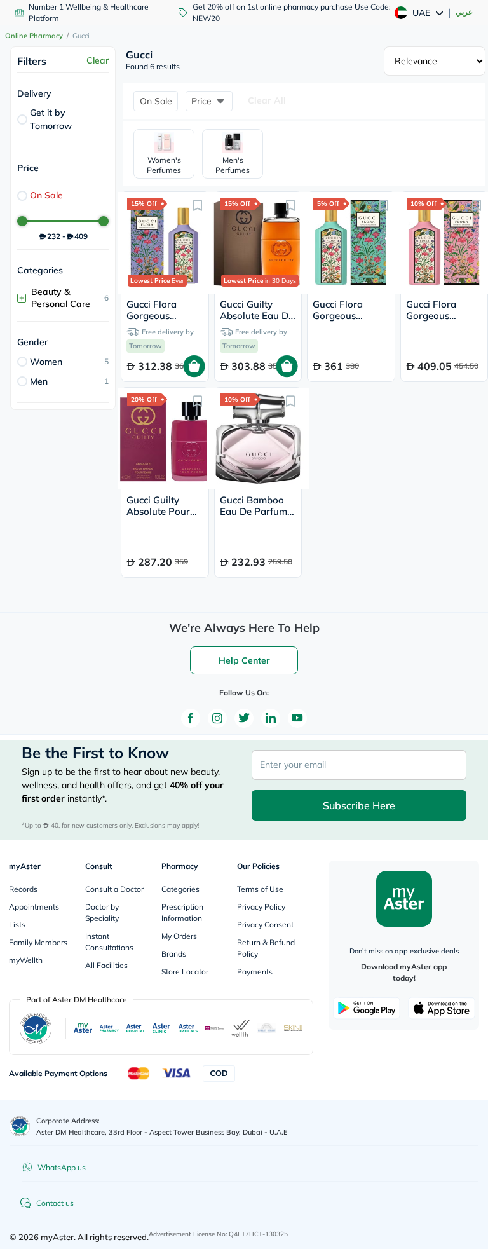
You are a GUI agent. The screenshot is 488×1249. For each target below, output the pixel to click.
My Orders (179, 936)
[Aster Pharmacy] (109, 1028)
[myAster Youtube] (297, 718)
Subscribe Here (359, 805)
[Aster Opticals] (188, 1028)
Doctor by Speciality (102, 912)
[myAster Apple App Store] (441, 1008)
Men (39, 381)
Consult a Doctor (114, 889)
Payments (255, 971)
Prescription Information (182, 912)
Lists (17, 924)
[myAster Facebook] (190, 718)
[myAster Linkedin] (270, 718)
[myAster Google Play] (366, 1008)
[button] (155, 101)
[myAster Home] (20, 1126)
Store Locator (184, 971)
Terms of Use (260, 889)
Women (46, 361)
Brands (173, 954)
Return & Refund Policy (266, 948)
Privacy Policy (261, 906)
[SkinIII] (293, 1028)
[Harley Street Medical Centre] (266, 1027)
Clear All (267, 100)
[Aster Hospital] (135, 1028)
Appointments (34, 906)
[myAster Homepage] (404, 899)
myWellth (26, 960)
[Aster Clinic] (161, 1028)
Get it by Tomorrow (51, 119)
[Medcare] (214, 1028)
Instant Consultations (109, 941)
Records (23, 889)
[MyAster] (83, 1028)
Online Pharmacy (34, 35)
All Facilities (106, 965)
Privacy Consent (265, 924)
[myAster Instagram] (217, 718)
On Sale (46, 195)
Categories (180, 889)
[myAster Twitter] (244, 718)
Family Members (38, 942)
